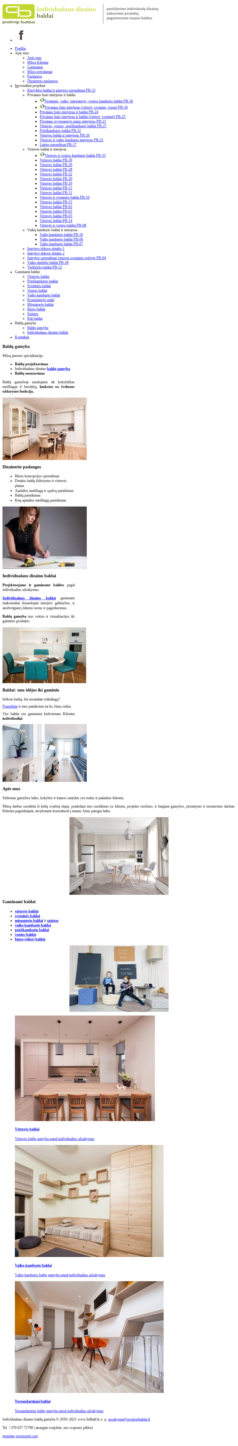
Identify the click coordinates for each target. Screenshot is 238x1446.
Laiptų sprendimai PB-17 (58, 144)
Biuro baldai (36, 309)
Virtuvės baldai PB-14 (56, 220)
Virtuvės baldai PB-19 (56, 183)
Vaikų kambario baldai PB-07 (61, 244)
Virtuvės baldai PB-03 (56, 211)
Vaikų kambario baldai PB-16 (61, 234)
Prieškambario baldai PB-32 (60, 130)
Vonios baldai (37, 290)
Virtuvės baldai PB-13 (56, 188)
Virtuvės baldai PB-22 (56, 174)
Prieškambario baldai (42, 281)
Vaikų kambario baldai (43, 295)
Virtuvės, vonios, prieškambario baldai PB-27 (73, 126)
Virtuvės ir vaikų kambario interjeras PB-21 (72, 140)
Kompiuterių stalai (40, 300)
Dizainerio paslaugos (42, 81)
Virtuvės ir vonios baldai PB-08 (63, 225)
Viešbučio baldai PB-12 (44, 267)
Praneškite (10, 706)
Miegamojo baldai (40, 304)
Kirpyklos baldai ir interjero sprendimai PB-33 (61, 90)
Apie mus (34, 58)
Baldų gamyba (37, 328)
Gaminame (35, 67)
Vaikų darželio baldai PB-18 (47, 262)
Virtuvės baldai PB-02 (56, 207)
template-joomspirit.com (20, 1436)
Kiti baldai (34, 318)
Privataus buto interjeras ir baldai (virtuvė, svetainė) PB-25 (83, 117)
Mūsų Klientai (37, 62)
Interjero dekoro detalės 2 (45, 253)
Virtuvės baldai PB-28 (56, 169)
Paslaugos (34, 76)
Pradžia (20, 48)
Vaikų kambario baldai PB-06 (61, 239)
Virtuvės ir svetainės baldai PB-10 (65, 197)
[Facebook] (21, 40)
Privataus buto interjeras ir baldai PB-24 (69, 112)
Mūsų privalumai (39, 72)
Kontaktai (22, 337)
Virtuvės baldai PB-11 (56, 193)
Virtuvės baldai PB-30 (56, 160)
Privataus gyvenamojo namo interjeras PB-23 (73, 121)
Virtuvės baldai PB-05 (56, 216)
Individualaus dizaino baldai (47, 332)
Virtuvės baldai (38, 276)
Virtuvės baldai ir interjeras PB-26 (65, 135)
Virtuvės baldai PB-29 (56, 165)
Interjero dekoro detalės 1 (45, 248)
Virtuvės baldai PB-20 (56, 179)
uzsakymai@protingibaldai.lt (129, 1419)
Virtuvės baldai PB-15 (56, 202)
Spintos (32, 314)
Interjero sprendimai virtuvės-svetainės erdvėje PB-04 (66, 258)
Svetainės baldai (39, 286)
